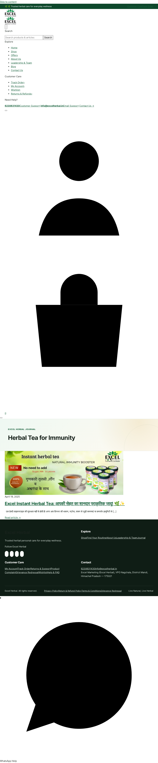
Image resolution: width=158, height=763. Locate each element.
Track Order (147, 6)
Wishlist (15, 89)
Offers (14, 55)
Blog (13, 66)
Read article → (13, 517)
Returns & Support (40, 568)
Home (14, 47)
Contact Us (17, 70)
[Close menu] (6, 26)
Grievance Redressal (27, 572)
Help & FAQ (53, 572)
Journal (141, 537)
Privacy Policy (51, 591)
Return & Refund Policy (69, 591)
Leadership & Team (21, 62)
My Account (18, 86)
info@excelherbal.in (106, 568)
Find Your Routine (96, 537)
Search (48, 37)
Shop (14, 51)
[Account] (79, 259)
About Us (16, 58)
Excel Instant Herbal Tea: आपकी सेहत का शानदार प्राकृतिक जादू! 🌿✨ (65, 503)
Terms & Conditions (91, 591)
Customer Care (134, 6)
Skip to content (8, 1)
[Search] (6, 110)
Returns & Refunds (21, 93)
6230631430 (88, 568)
